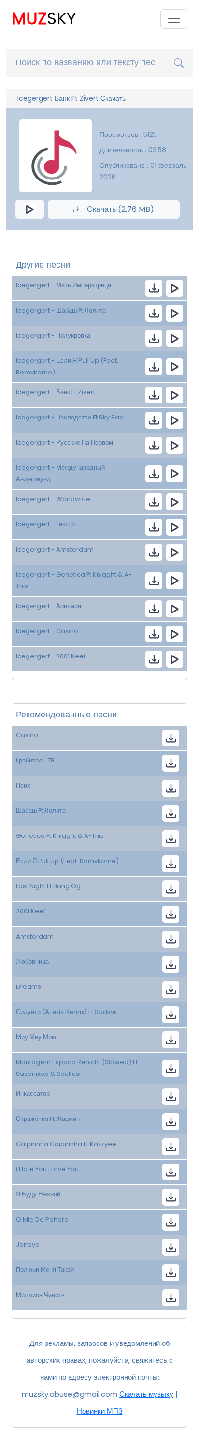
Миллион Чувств (40, 1294)
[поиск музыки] (178, 63)
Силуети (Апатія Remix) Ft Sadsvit (66, 1011)
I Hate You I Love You (47, 1169)
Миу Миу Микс (37, 1037)
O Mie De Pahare (42, 1219)
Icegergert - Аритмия (48, 606)
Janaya (28, 1244)
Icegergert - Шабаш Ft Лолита (61, 310)
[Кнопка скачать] (170, 989)
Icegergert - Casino (47, 631)
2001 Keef (30, 911)
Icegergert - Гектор (45, 524)
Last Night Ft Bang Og (48, 886)
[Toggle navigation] (173, 19)
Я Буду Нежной (38, 1194)
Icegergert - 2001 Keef (50, 656)
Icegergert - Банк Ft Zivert (55, 392)
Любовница (32, 961)
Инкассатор (33, 1093)
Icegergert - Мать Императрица (63, 285)
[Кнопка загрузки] (170, 738)
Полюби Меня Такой (45, 1269)
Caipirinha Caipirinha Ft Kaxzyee (66, 1144)
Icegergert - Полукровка (53, 335)
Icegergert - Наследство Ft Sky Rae (70, 417)
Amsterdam (35, 936)
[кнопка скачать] (153, 288)
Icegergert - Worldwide (53, 499)
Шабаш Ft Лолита (41, 810)
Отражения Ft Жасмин (48, 1118)
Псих (23, 785)
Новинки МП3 (100, 1411)
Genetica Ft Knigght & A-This (60, 835)
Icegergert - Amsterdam (55, 549)
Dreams (28, 986)
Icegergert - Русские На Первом (64, 442)
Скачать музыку (146, 1394)
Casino (27, 735)
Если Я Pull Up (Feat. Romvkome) (67, 860)
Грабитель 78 (35, 760)
